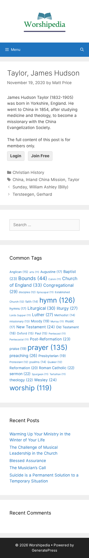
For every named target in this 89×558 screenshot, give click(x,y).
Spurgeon (40, 374)
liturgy (67, 308)
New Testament (35, 326)
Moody (40, 321)
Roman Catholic (57, 368)
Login (15, 155)
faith (31, 301)
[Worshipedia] (44, 21)
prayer (48, 347)
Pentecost (57, 333)
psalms (37, 362)
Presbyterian (52, 356)
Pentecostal (19, 339)
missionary (19, 321)
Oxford (25, 333)
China (18, 179)
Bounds (32, 278)
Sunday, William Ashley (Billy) (40, 187)
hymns (17, 308)
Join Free (40, 155)
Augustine (51, 272)
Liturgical (42, 308)
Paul (41, 333)
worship (30, 388)
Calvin (54, 279)
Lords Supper (20, 315)
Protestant (18, 362)
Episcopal (45, 292)
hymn (57, 300)
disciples (27, 292)
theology (21, 380)
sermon (20, 374)
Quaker (54, 362)
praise (17, 349)
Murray (57, 321)
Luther (42, 314)
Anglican (18, 272)
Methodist (64, 315)
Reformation (23, 368)
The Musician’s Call (27, 467)
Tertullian (58, 374)
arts (34, 272)
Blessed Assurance (27, 460)
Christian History (28, 172)
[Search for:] (44, 224)
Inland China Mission (45, 179)
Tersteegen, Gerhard (32, 194)
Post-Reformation (50, 339)
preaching (23, 355)
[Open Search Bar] (82, 50)
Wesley (45, 379)
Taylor (73, 179)
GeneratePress (44, 550)
